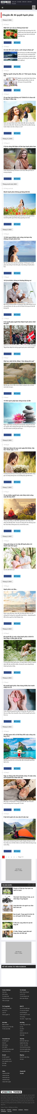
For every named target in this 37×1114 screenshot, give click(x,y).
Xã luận (22, 1059)
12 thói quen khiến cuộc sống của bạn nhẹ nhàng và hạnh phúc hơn (18, 238)
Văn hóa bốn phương (25, 1047)
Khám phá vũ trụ (6, 1051)
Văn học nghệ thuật (24, 1051)
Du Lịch (4, 1055)
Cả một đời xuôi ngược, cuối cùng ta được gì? (19, 50)
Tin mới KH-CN (6, 1038)
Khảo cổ (4, 1043)
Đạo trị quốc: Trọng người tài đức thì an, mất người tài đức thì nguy (23, 915)
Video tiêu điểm (6, 1073)
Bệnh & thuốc (5, 1024)
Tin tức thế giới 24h (24, 996)
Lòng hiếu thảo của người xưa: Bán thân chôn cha (23, 906)
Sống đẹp (22, 1035)
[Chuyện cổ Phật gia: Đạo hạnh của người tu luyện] (7, 891)
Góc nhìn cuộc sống (24, 1057)
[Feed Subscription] (2, 18)
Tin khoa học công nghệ (8, 1049)
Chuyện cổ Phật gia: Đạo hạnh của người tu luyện (23, 889)
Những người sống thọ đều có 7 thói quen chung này (20, 74)
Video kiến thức (6, 1077)
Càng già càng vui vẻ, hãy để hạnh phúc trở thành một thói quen (18, 545)
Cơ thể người (5, 1040)
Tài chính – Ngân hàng (25, 1018)
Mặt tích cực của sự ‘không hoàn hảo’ (16, 28)
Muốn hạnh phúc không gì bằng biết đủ (17, 192)
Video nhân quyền (6, 1081)
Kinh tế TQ (4, 1010)
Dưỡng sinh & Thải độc (7, 1026)
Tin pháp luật (5, 996)
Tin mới (22, 1073)
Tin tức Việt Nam (6, 990)
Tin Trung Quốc (6, 1006)
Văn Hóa (22, 1038)
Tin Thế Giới (23, 990)
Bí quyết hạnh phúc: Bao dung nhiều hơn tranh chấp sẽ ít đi (19, 686)
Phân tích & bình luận (7, 998)
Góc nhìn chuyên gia (25, 1008)
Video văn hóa (5, 1075)
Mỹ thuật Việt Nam (24, 1040)
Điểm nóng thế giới (24, 992)
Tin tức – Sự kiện (24, 1045)
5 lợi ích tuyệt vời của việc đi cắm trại (16, 817)
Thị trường (22, 1016)
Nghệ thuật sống (24, 1043)
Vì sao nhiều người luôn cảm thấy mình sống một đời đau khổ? (18, 496)
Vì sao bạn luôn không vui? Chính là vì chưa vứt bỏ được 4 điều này (19, 98)
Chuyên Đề (22, 1071)
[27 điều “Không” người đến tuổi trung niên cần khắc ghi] (7, 934)
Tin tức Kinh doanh (24, 1010)
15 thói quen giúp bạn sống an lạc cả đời (17, 401)
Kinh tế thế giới (23, 1012)
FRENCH (3, 3)
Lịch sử (4, 1012)
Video (3, 1071)
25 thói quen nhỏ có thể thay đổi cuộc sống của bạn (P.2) (19, 735)
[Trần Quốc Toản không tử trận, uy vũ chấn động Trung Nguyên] (7, 899)
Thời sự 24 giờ (5, 1000)
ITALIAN (14, 3)
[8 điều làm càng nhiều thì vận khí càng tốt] (7, 925)
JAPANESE (8, 3)
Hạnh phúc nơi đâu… (10, 589)
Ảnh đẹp (4, 1063)
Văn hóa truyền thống (25, 1049)
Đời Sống (22, 1022)
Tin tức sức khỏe (6, 1028)
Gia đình (22, 1028)
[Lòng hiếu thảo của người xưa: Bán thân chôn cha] (7, 908)
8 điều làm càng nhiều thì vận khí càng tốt (22, 923)
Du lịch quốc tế (5, 1057)
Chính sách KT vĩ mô (25, 1014)
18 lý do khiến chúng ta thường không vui (17, 280)
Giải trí (21, 1031)
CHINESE (19, 1)
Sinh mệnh (4, 1047)
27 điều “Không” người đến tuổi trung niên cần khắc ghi (22, 932)
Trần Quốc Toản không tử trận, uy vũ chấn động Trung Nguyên (23, 898)
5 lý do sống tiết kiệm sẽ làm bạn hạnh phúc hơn (20, 146)
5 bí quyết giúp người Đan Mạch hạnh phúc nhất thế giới (20, 322)
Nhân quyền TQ (6, 1014)
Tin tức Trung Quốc (6, 1008)
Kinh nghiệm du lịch (7, 1061)
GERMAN (29, 1)
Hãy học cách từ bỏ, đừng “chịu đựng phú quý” (19, 361)
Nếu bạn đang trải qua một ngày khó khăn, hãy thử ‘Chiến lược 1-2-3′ (19, 449)
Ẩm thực (4, 1065)
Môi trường (5, 994)
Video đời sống (5, 1079)
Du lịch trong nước (6, 1059)
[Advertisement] (18, 869)
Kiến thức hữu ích (24, 1033)
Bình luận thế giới (24, 998)
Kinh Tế (21, 1006)
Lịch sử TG (22, 994)
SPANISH (24, 1)
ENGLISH (14, 1)
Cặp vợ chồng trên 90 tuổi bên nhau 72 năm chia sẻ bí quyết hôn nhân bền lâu (20, 776)
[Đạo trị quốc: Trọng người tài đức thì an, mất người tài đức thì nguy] (7, 916)
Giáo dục (4, 992)
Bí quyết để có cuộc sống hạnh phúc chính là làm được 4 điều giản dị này (18, 637)
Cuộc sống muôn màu (25, 1024)
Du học (21, 1026)
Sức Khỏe (4, 1022)
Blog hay (22, 1055)
